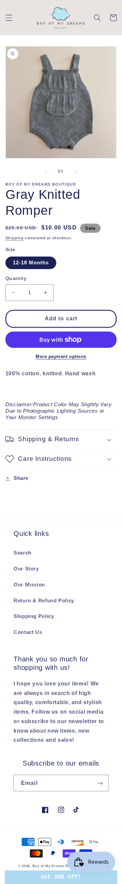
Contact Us (28, 632)
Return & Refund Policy (44, 600)
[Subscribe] (100, 783)
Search (23, 553)
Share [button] (21, 478)
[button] (9, 17)
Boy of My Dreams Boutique (57, 866)
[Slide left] (45, 171)
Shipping (14, 238)
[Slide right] (76, 171)
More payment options (61, 356)
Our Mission (29, 584)
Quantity (15, 278)
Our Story (26, 568)
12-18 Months (31, 262)
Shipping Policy (34, 616)
